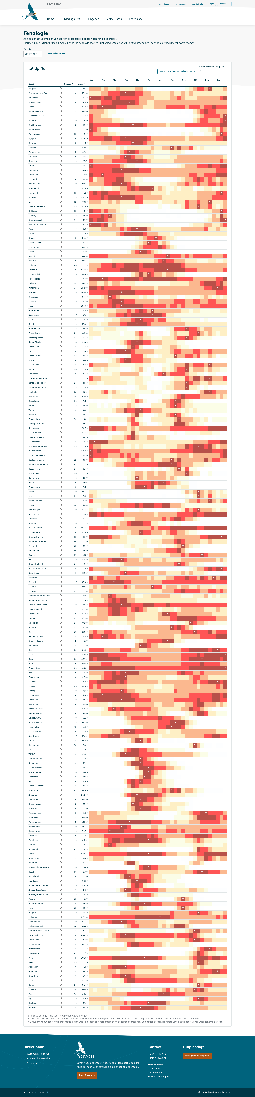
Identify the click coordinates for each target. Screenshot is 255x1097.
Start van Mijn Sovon (38, 1054)
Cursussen (32, 1063)
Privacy (42, 1092)
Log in (211, 4)
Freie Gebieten (197, 4)
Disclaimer (28, 1092)
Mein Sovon (164, 4)
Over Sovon (85, 1075)
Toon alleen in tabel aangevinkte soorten (177, 71)
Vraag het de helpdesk (197, 1056)
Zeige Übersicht (56, 54)
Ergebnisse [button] (136, 19)
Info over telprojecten (38, 1058)
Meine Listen (114, 19)
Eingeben (93, 19)
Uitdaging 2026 (71, 19)
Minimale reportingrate (211, 67)
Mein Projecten (180, 4)
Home (50, 19)
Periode (27, 49)
